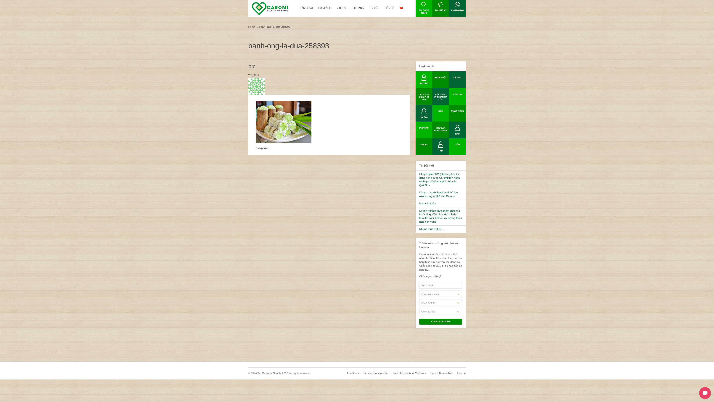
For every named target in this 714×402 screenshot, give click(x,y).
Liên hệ (461, 372)
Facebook (353, 372)
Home (251, 26)
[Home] (270, 8)
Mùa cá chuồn (427, 203)
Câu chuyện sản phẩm (376, 372)
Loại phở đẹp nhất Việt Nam (409, 372)
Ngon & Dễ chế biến (441, 372)
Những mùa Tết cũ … (432, 228)
